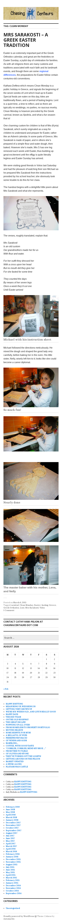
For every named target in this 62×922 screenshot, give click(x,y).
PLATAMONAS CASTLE (17, 766)
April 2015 (10, 875)
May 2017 (10, 841)
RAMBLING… (12, 743)
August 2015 (11, 864)
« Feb (5, 689)
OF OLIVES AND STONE (17, 753)
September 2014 (13, 893)
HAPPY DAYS (12, 714)
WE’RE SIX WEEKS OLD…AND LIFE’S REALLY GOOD (31, 711)
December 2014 (13, 885)
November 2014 (13, 888)
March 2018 (11, 817)
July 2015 (10, 867)
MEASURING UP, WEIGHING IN (20, 706)
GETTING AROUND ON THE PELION (23, 759)
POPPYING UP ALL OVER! (18, 725)
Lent (22, 608)
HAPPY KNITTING (14, 704)
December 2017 (13, 822)
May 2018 (10, 812)
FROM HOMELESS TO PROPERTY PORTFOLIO (28, 727)
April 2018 (11, 815)
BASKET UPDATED (15, 761)
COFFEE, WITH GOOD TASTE (20, 746)
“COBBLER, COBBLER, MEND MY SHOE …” (26, 748)
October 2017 (12, 828)
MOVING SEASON (14, 730)
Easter (37, 605)
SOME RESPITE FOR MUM (18, 732)
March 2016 (11, 851)
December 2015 (13, 859)
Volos (42, 608)
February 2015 (12, 880)
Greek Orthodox (11, 608)
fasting (45, 605)
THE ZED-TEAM (13, 717)
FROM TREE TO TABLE (17, 751)
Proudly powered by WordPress (18, 916)
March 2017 (11, 846)
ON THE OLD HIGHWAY (17, 719)
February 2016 (13, 854)
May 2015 (10, 872)
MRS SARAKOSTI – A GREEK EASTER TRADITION (25, 39)
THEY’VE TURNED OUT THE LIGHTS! (23, 756)
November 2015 (13, 862)
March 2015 (11, 877)
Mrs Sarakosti (32, 608)
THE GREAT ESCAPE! (16, 722)
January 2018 (12, 820)
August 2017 (11, 833)
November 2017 (13, 825)
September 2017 (13, 830)
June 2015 (10, 870)
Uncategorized (13, 908)
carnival (15, 605)
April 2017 (10, 843)
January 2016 (12, 856)
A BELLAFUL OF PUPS (16, 735)
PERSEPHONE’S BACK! (16, 738)
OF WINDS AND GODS (16, 740)
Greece (52, 605)
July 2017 (10, 836)
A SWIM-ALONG (14, 764)
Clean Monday (26, 605)
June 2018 (10, 809)
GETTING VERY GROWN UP (19, 709)
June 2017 (10, 838)
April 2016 (11, 849)
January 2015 (12, 883)
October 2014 (12, 891)
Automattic (9, 919)
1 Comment (8, 610)
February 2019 (13, 807)
